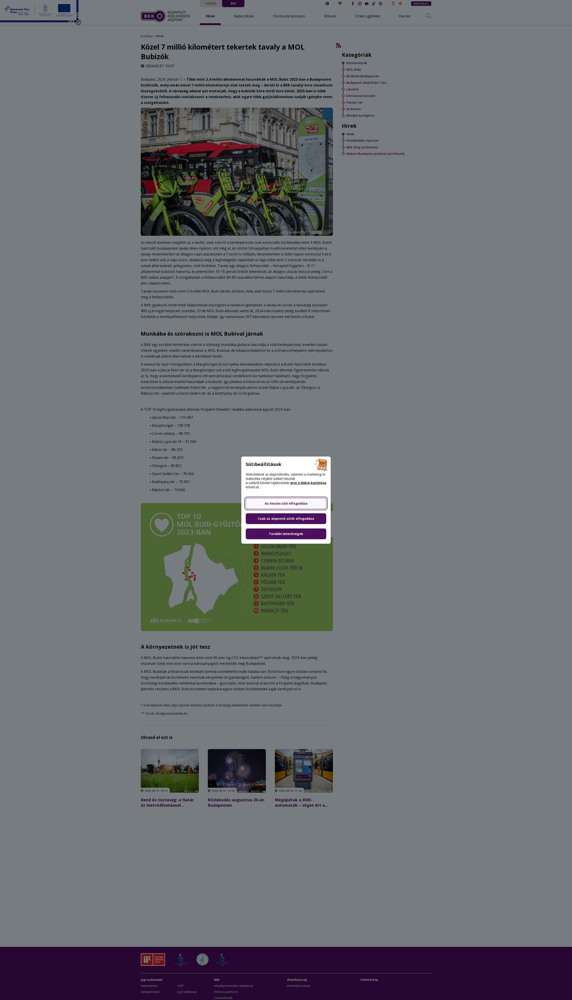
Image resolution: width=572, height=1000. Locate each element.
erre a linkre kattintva (308, 483)
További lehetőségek (286, 534)
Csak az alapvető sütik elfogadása (286, 518)
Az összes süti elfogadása (286, 503)
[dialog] (286, 500)
